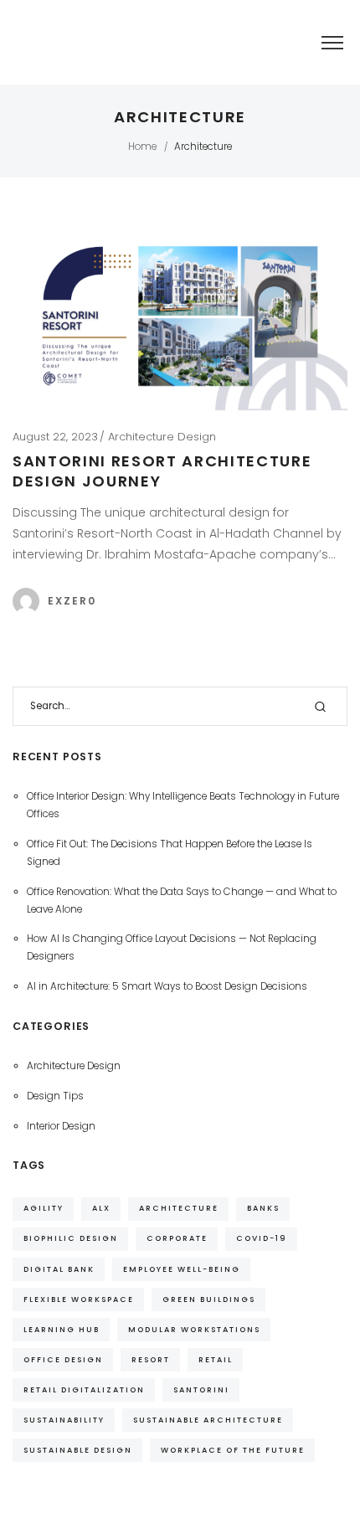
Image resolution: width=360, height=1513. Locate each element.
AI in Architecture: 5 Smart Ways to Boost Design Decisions (167, 986)
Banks (263, 1207)
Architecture (179, 1207)
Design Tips (55, 1096)
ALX (101, 1207)
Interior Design (61, 1126)
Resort (150, 1359)
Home (142, 146)
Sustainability (64, 1419)
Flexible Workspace (78, 1299)
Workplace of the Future (233, 1449)
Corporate (177, 1238)
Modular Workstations (194, 1329)
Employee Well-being (181, 1268)
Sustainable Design (77, 1449)
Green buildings (208, 1299)
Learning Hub (61, 1329)
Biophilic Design (70, 1238)
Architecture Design (162, 437)
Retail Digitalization (84, 1389)
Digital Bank (59, 1268)
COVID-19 (261, 1238)
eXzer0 (72, 601)
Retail (215, 1359)
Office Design (63, 1359)
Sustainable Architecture (208, 1419)
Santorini (201, 1389)
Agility (43, 1207)
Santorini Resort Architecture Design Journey (162, 470)
